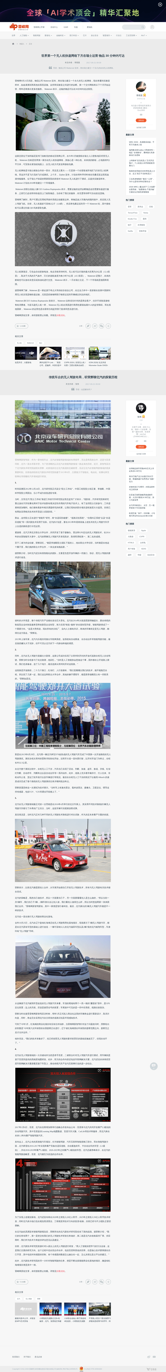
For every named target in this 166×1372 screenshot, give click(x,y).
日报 (151, 207)
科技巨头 (49, 40)
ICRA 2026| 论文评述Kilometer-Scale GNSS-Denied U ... (98, 365)
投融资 (61, 40)
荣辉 (38, 1299)
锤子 (130, 225)
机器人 (147, 40)
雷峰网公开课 (39, 27)
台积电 (143, 543)
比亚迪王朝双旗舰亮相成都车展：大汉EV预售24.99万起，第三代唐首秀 (141, 497)
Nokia (145, 213)
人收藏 (22, 326)
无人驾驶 (29, 1299)
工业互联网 (130, 35)
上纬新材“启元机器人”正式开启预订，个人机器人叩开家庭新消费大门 (141, 163)
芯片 (85, 35)
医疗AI (55, 40)
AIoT (143, 35)
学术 (21, 40)
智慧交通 (99, 40)
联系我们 (16, 1357)
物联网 (132, 40)
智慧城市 (106, 35)
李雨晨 (77, 62)
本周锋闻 (141, 225)
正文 (30, 44)
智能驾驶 (36, 35)
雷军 (130, 207)
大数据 (130, 537)
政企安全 (94, 35)
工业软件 (116, 40)
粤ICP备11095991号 (70, 1369)
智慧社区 (107, 40)
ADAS (143, 549)
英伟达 (140, 207)
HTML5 (131, 543)
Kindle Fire (132, 219)
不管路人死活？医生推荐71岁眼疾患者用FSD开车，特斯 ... (100, 1321)
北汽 (18, 1299)
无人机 (19, 343)
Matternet (30, 343)
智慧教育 (91, 40)
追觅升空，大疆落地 (23, 362)
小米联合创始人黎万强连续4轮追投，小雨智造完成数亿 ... (75, 1321)
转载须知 (60, 315)
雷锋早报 (142, 231)
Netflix (130, 231)
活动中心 (54, 27)
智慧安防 (83, 40)
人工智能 (23, 35)
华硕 (139, 555)
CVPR (141, 537)
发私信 (141, 120)
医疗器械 (68, 40)
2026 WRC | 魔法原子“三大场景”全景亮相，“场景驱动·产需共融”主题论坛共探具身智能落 (142, 189)
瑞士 (40, 343)
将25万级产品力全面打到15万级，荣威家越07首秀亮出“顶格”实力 (141, 479)
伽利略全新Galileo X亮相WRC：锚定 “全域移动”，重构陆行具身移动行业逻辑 (142, 152)
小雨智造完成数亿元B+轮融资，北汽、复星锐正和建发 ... (50, 1321)
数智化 (47, 35)
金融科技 (60, 35)
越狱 (130, 555)
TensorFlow (132, 213)
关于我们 (27, 1357)
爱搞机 (89, 27)
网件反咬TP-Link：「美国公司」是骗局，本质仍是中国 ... (50, 365)
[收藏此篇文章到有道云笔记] (88, 326)
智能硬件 (140, 40)
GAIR (66, 27)
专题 (76, 27)
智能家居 (154, 40)
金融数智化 (39, 40)
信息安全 (151, 555)
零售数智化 (29, 40)
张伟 (77, 384)
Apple (143, 530)
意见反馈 (38, 1357)
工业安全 (124, 40)
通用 (144, 219)
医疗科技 (73, 35)
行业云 (119, 35)
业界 (13, 35)
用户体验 (131, 549)
